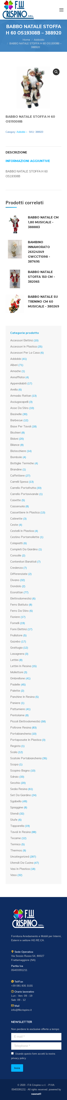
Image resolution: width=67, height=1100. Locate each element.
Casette (15, 500)
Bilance (15, 445)
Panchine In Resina (22, 697)
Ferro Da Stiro (19, 610)
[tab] (33, 150)
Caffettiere (17, 475)
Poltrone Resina (20, 727)
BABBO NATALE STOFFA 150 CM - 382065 (41, 276)
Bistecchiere (18, 451)
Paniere (15, 703)
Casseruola (17, 506)
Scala (13, 752)
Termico (15, 844)
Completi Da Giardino (24, 549)
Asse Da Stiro (19, 408)
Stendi (14, 813)
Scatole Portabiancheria (26, 758)
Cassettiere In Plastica (25, 512)
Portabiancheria (20, 733)
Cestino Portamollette (24, 537)
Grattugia (16, 647)
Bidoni (14, 438)
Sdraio (14, 776)
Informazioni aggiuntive (28, 161)
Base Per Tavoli (20, 426)
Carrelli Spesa (19, 481)
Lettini (14, 660)
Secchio (15, 783)
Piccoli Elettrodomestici (25, 721)
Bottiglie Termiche (22, 463)
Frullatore (16, 635)
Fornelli (14, 623)
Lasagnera (17, 653)
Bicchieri (15, 432)
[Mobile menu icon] (61, 10)
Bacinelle (16, 414)
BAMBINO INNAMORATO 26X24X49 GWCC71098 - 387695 (39, 251)
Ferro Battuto (19, 604)
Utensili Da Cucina (21, 862)
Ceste (14, 524)
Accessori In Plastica (23, 346)
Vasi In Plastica (20, 869)
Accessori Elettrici (21, 340)
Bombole (16, 457)
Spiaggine (16, 807)
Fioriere (15, 617)
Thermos (16, 850)
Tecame (15, 838)
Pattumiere (17, 709)
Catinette (16, 518)
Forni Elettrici (18, 629)
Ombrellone (17, 678)
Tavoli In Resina (20, 832)
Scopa (14, 764)
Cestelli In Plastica (22, 531)
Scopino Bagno (20, 770)
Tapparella (17, 826)
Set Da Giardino (20, 795)
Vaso (13, 875)
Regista (15, 746)
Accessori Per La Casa (25, 352)
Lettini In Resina (20, 666)
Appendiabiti (18, 383)
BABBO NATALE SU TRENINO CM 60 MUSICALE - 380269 (43, 301)
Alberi (14, 365)
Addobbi (21, 132)
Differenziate (19, 574)
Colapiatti (16, 543)
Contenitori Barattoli (23, 561)
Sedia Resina (18, 789)
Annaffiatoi (17, 377)
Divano (14, 580)
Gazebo (15, 641)
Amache (15, 371)
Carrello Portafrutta (23, 488)
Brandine (16, 469)
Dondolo (15, 586)
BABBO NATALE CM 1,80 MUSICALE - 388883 (43, 222)
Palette (15, 690)
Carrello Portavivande (24, 494)
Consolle (15, 555)
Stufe (13, 819)
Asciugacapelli (19, 402)
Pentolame (17, 715)
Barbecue (16, 420)
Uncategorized (19, 856)
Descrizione (16, 152)
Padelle (15, 684)
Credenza (16, 567)
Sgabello (16, 801)
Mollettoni (16, 672)
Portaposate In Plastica (25, 740)
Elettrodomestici (20, 598)
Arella (14, 389)
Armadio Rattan (20, 395)
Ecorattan (16, 592)
